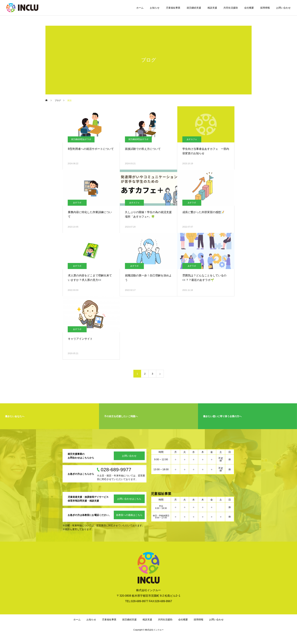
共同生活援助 (230, 7)
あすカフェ (192, 139)
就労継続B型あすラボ (81, 139)
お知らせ (155, 7)
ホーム (140, 7)
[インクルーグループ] (22, 7)
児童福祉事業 (173, 7)
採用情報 (265, 7)
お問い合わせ (283, 7)
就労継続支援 (194, 7)
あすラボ (77, 202)
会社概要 (249, 7)
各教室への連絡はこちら (129, 515)
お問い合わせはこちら (129, 498)
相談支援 (212, 7)
